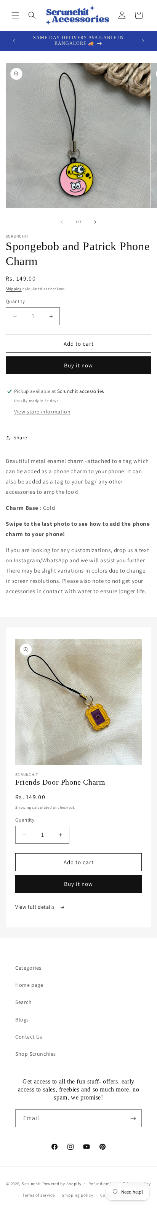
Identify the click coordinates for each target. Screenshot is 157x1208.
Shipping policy (77, 1195)
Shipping (14, 288)
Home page (29, 984)
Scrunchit (31, 1183)
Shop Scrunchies (35, 1053)
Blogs (22, 1019)
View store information (42, 411)
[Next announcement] (143, 40)
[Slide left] (61, 222)
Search (23, 1002)
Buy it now (78, 365)
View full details (35, 906)
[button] (15, 15)
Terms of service (38, 1195)
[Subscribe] (133, 1118)
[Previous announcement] (14, 40)
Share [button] (20, 437)
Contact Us (28, 1036)
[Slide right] (95, 222)
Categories (28, 967)
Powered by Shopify (62, 1183)
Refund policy (101, 1183)
